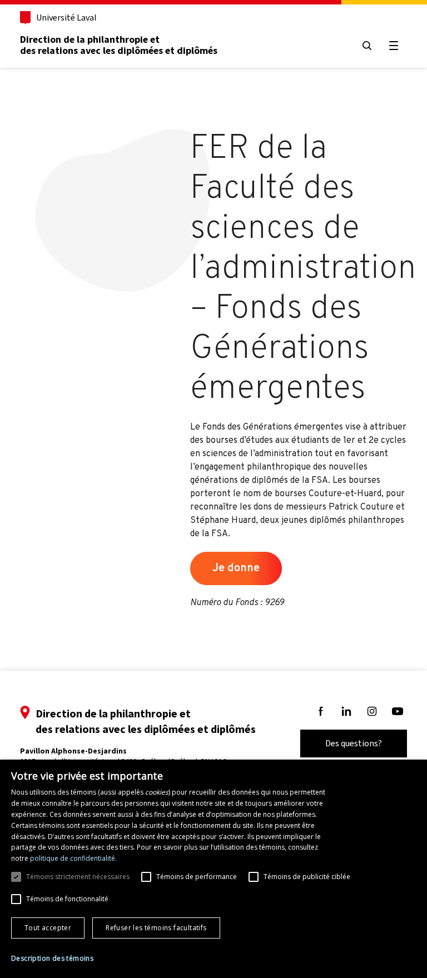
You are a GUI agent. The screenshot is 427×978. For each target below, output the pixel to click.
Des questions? (353, 743)
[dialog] (213, 869)
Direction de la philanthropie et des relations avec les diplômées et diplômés (118, 45)
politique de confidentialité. (73, 858)
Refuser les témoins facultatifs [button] (156, 927)
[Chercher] (367, 45)
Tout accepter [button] (47, 927)
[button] (52, 958)
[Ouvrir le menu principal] (393, 45)
